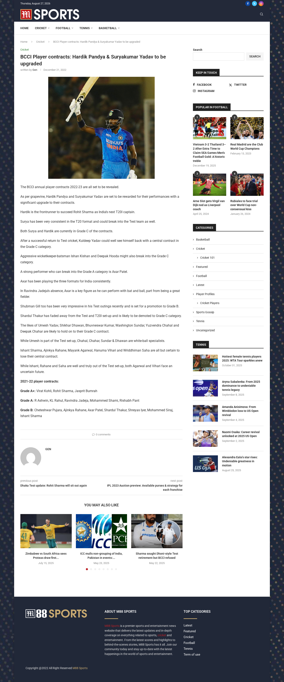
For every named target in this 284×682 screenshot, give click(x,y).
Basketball (108, 28)
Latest (200, 285)
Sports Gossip (205, 312)
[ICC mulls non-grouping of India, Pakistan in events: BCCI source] (101, 531)
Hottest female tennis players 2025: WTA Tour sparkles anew (242, 358)
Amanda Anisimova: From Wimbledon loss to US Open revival (240, 411)
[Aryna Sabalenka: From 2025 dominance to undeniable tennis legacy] (205, 388)
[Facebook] (247, 3)
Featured (202, 266)
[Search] (261, 14)
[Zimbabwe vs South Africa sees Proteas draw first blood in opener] (46, 531)
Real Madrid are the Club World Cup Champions (246, 146)
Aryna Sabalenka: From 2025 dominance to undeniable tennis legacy (241, 385)
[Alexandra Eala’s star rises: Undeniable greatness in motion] (205, 463)
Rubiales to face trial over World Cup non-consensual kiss (244, 205)
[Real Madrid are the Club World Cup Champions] (247, 128)
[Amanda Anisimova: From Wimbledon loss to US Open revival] (205, 413)
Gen (34, 69)
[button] (26, 541)
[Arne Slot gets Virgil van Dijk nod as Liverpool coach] (209, 185)
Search (197, 49)
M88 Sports (112, 625)
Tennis (84, 28)
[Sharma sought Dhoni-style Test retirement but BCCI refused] (157, 531)
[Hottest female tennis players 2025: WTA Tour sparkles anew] (205, 363)
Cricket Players (209, 303)
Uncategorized (205, 330)
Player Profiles (205, 294)
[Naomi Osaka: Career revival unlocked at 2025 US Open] (205, 438)
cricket (162, 635)
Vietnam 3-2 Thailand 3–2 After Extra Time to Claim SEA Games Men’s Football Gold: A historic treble (209, 152)
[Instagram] (261, 3)
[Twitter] (254, 3)
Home (24, 28)
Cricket (41, 28)
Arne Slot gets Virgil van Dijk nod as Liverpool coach (209, 205)
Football (63, 28)
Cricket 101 (207, 257)
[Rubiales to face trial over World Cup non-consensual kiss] (247, 185)
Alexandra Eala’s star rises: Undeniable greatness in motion (240, 461)
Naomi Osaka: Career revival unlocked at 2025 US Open (241, 434)
